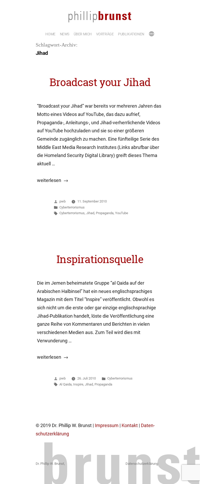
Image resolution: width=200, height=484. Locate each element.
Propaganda (105, 213)
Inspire (78, 384)
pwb (62, 201)
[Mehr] (151, 34)
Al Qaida (65, 384)
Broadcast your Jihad (100, 82)
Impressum (106, 425)
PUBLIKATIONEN (131, 34)
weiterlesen (49, 180)
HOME (50, 34)
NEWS (64, 34)
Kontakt (130, 425)
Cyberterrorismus (72, 207)
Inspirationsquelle (100, 259)
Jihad (90, 213)
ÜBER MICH (83, 34)
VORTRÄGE (105, 34)
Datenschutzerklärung (142, 464)
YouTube (121, 213)
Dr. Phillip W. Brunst (50, 464)
